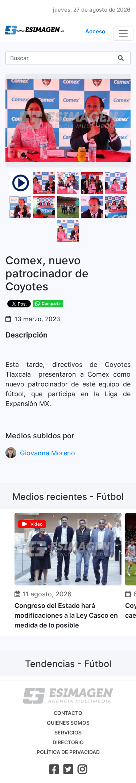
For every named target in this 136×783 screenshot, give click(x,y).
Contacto (68, 713)
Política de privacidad (68, 752)
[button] (124, 80)
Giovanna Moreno (47, 453)
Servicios (68, 732)
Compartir (51, 303)
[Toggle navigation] (123, 33)
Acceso (95, 31)
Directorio (68, 742)
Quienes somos (68, 723)
